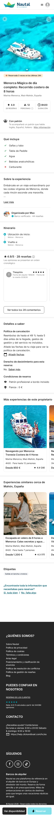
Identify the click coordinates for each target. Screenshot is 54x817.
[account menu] (47, 5)
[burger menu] (42, 4)
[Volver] (4, 19)
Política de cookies (15, 651)
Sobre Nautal (12, 644)
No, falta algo (28, 592)
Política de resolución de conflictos (23, 668)
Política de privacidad (16, 647)
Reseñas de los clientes (18, 697)
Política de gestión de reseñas (20, 672)
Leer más (9, 202)
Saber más (14, 369)
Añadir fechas (16, 354)
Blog (8, 675)
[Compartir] (49, 19)
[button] (27, 69)
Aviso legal (11, 658)
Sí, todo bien (11, 592)
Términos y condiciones (17, 655)
